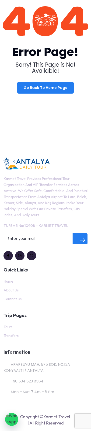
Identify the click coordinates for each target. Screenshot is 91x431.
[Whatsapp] (31, 255)
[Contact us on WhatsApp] (11, 419)
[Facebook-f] (8, 255)
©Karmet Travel (55, 416)
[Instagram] (19, 255)
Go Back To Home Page (45, 87)
